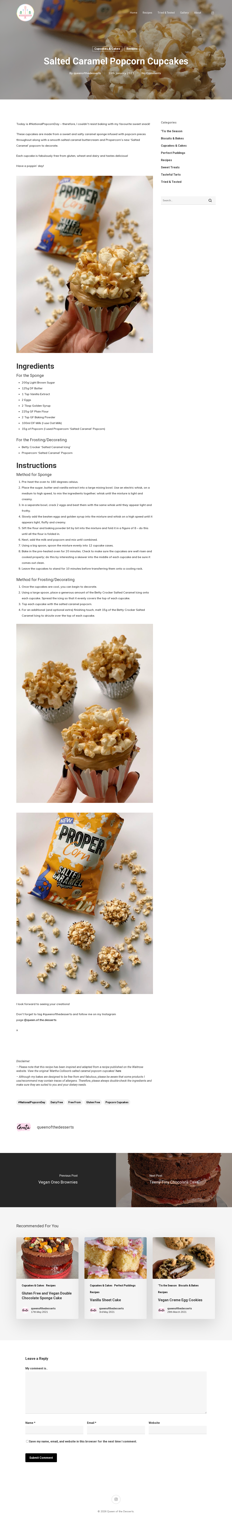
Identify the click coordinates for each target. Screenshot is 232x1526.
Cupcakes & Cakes (107, 48)
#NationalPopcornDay (31, 1102)
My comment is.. (36, 1368)
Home (133, 12)
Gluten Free (93, 1102)
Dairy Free (57, 1102)
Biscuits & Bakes (172, 138)
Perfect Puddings (173, 153)
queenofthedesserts (87, 73)
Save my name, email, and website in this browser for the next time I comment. (83, 1441)
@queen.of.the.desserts (40, 1020)
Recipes (147, 12)
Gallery (184, 12)
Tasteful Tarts (171, 174)
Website (154, 1423)
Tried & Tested (166, 12)
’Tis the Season (171, 131)
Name (30, 1423)
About (197, 12)
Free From (74, 1102)
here (118, 1071)
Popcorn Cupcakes (117, 1102)
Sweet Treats (170, 167)
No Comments (151, 73)
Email (91, 1423)
